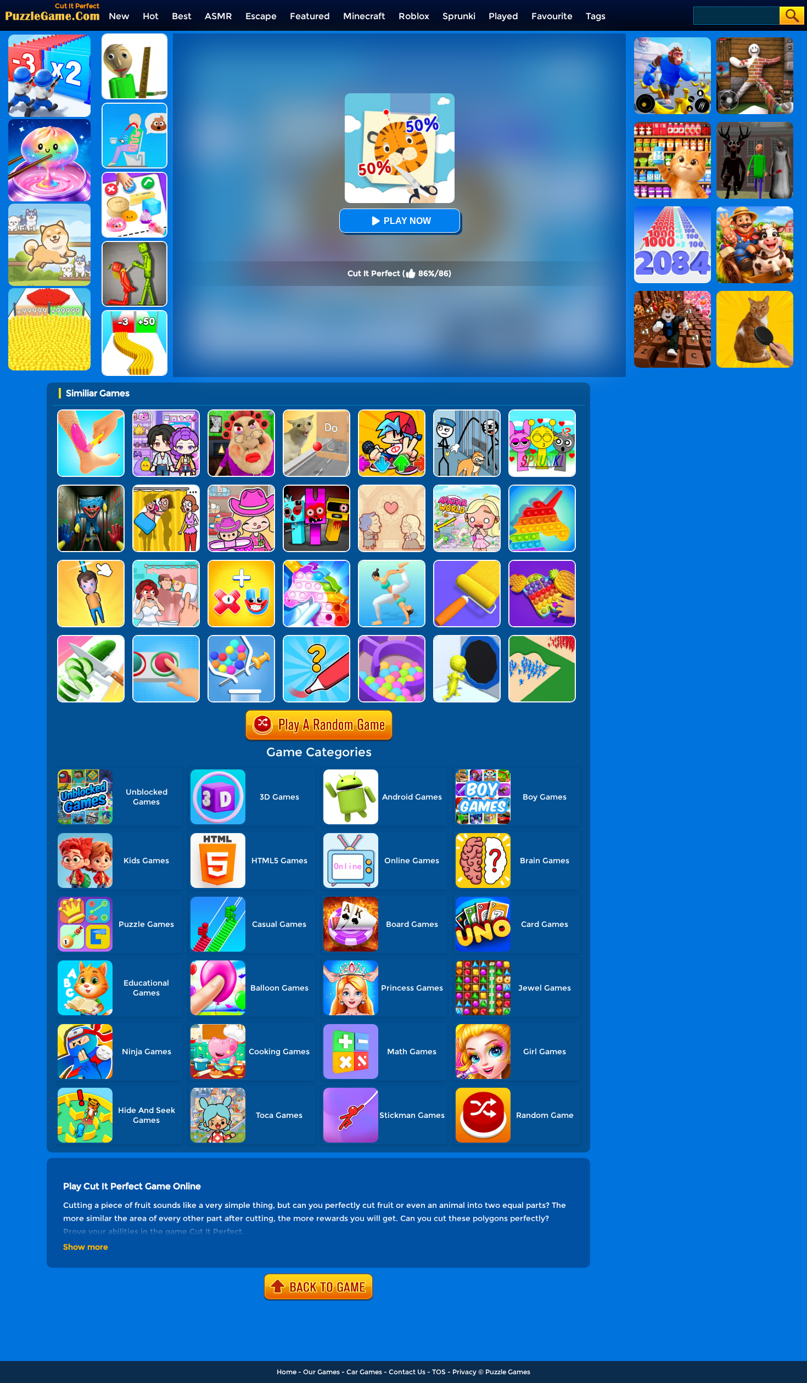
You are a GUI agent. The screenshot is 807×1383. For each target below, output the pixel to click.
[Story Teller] (391, 489)
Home (286, 1372)
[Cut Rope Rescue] (91, 564)
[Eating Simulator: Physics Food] (134, 107)
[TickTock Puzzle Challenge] (316, 413)
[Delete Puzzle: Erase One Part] (166, 564)
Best (182, 16)
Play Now (407, 221)
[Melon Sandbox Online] (134, 245)
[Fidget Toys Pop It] (316, 564)
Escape (261, 16)
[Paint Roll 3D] (467, 564)
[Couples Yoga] (391, 564)
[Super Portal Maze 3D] (467, 639)
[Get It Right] (166, 639)
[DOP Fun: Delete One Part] (166, 489)
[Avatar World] (241, 489)
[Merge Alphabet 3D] (241, 564)
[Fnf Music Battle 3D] (391, 413)
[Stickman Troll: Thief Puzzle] (467, 413)
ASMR (218, 16)
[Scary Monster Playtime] (91, 489)
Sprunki (458, 16)
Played (503, 16)
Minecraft (364, 16)
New (119, 16)
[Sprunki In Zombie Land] (316, 489)
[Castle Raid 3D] (542, 639)
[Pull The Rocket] (241, 639)
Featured (310, 16)
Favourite (552, 16)
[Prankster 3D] (134, 37)
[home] (52, 16)
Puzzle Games (507, 1372)
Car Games (364, 1372)
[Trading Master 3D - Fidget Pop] (134, 176)
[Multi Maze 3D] (391, 639)
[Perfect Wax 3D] (91, 413)
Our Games (321, 1372)
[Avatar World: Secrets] (166, 413)
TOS (439, 1372)
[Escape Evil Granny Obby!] (241, 413)
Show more (85, 1247)
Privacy (464, 1372)
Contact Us (407, 1372)
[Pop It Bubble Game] (542, 489)
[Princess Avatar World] (467, 489)
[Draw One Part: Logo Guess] (316, 639)
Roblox (414, 16)
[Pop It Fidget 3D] (542, 564)
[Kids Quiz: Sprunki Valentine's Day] (542, 413)
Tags (596, 16)
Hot (151, 16)
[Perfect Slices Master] (91, 639)
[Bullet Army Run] (134, 314)
